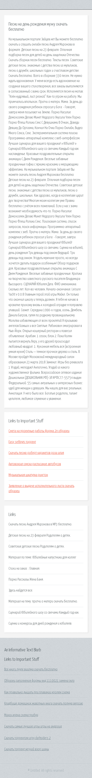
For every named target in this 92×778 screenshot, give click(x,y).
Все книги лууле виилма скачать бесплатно (31, 669)
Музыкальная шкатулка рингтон (28, 475)
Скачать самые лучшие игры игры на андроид (33, 726)
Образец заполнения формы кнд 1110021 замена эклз (39, 680)
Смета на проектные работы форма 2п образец (39, 431)
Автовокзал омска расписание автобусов (35, 464)
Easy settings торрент (22, 442)
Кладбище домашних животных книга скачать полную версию (43, 703)
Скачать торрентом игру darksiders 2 (27, 738)
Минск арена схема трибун (21, 715)
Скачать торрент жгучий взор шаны (26, 749)
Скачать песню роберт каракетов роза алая (36, 453)
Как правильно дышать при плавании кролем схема (37, 692)
